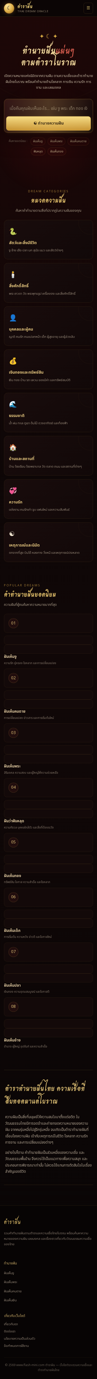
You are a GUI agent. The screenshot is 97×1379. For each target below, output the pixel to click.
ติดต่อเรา (9, 1331)
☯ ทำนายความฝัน (49, 123)
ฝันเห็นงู (38, 141)
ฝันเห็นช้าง (12, 1040)
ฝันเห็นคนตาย (78, 141)
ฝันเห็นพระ (56, 141)
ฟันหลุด (38, 151)
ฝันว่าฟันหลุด (14, 821)
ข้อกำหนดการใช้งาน (16, 1345)
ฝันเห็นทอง (56, 151)
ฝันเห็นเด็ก (12, 931)
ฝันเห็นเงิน (10, 1300)
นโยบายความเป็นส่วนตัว (19, 1338)
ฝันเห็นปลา (12, 985)
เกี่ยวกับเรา (11, 1324)
